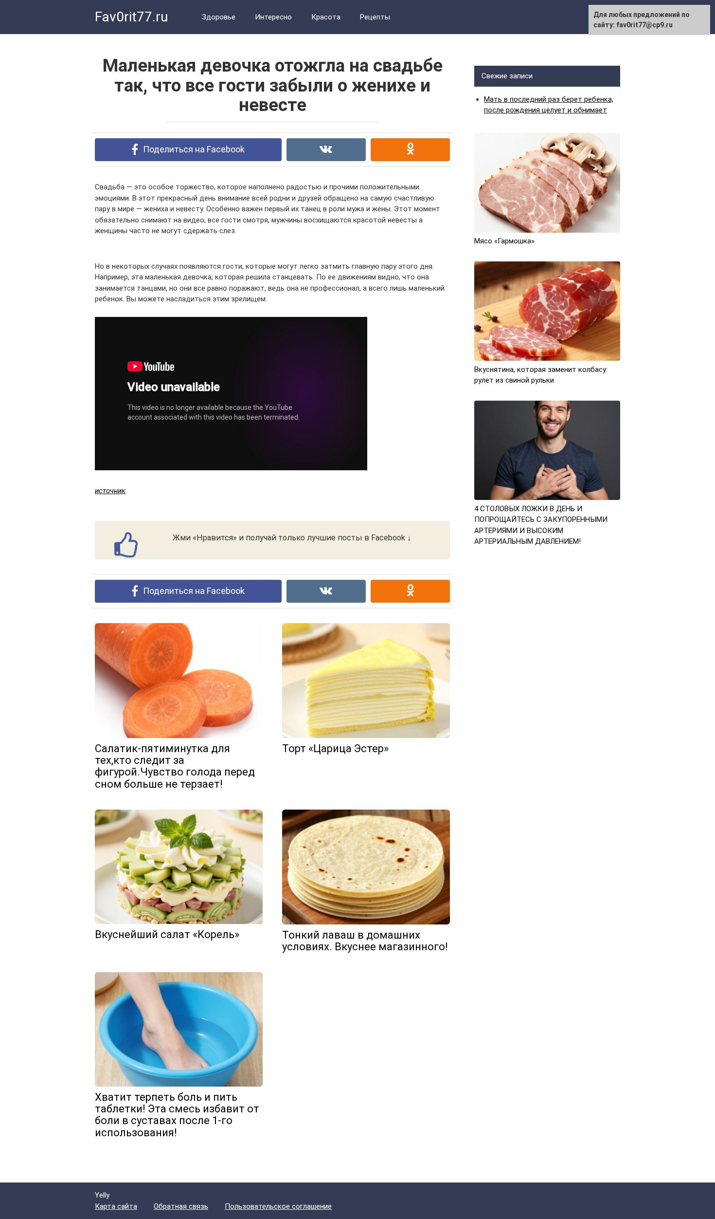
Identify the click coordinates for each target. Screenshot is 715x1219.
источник (110, 490)
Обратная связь (181, 1206)
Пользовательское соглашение (278, 1206)
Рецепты (375, 17)
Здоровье (218, 17)
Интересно (273, 17)
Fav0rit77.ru (131, 17)
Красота (325, 17)
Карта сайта (116, 1206)
